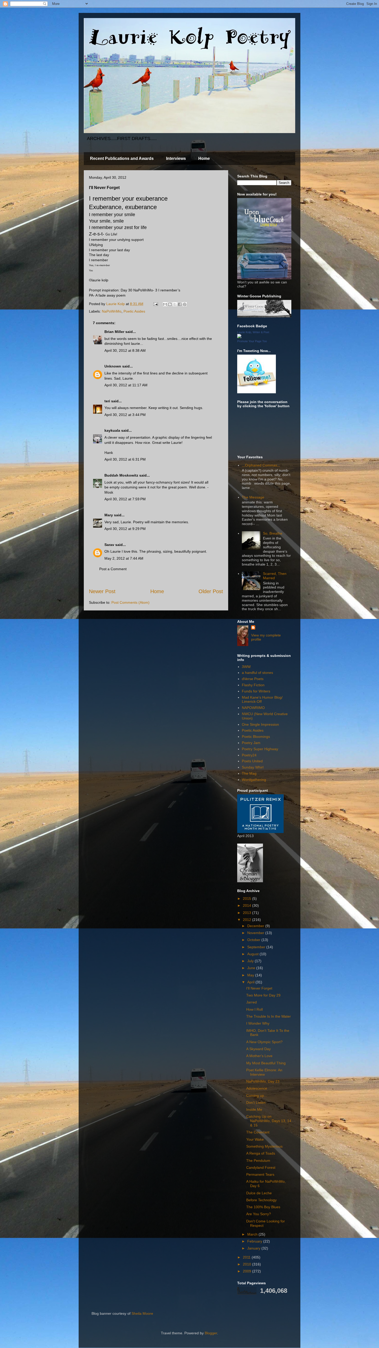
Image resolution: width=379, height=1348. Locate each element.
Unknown (112, 366)
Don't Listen (256, 1102)
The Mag (249, 773)
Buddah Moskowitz (121, 475)
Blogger (211, 1333)
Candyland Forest (260, 1167)
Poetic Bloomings (256, 736)
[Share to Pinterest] (184, 304)
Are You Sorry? (258, 1214)
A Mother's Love (259, 1056)
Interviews (176, 158)
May (251, 975)
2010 (247, 1264)
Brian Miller (114, 332)
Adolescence (256, 1088)
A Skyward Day (258, 1049)
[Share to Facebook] (179, 304)
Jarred (251, 1002)
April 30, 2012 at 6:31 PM (125, 459)
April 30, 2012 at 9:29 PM (125, 529)
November (256, 933)
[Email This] (165, 304)
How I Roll (254, 1009)
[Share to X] (174, 304)
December (256, 926)
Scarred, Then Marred (274, 575)
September (256, 947)
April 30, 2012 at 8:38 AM (125, 350)
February (255, 1241)
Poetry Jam (251, 743)
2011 (247, 1257)
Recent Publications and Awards (122, 158)
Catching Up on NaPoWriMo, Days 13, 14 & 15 (268, 1120)
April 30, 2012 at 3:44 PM (125, 415)
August (253, 954)
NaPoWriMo (111, 311)
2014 (247, 905)
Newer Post (102, 591)
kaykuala (112, 430)
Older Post (211, 591)
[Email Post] (155, 304)
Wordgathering (254, 780)
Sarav (109, 545)
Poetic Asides (134, 311)
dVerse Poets (252, 679)
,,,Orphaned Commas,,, (261, 465)
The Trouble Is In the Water (268, 1016)
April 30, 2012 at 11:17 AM (125, 385)
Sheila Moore (142, 1313)
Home (204, 158)
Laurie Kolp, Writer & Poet (253, 332)
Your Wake (255, 1139)
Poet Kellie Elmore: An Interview (264, 1072)
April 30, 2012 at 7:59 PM (125, 499)
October (254, 940)
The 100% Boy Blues (263, 1207)
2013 (247, 913)
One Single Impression (260, 724)
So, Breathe (272, 533)
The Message (253, 497)
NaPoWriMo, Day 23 (262, 1081)
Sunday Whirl (252, 767)
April (251, 982)
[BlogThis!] (169, 304)
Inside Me (254, 1109)
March (253, 1234)
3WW (246, 667)
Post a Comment (113, 569)
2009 (247, 1271)
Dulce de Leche (259, 1193)
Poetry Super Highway (260, 749)
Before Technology (261, 1200)
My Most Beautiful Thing (266, 1063)
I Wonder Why (257, 1023)
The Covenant (257, 1132)
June (251, 968)
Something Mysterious (264, 1146)
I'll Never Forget (259, 988)
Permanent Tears (260, 1174)
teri (107, 401)
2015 (247, 898)
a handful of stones (257, 673)
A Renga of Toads (260, 1153)
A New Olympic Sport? (264, 1042)
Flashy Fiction (253, 685)
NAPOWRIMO (253, 708)
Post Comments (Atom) (130, 602)
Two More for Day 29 (263, 995)
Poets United (252, 761)
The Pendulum (258, 1160)
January (254, 1248)
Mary (108, 515)
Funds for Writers (256, 691)
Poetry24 (249, 755)
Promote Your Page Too (252, 341)
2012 (247, 920)
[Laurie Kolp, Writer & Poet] (239, 337)
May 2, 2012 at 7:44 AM (123, 558)
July (251, 961)
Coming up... (256, 1095)
